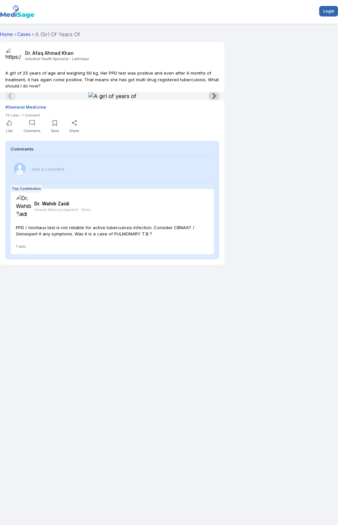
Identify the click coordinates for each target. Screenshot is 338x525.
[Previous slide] (10, 96)
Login (328, 11)
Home (6, 34)
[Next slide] (214, 96)
